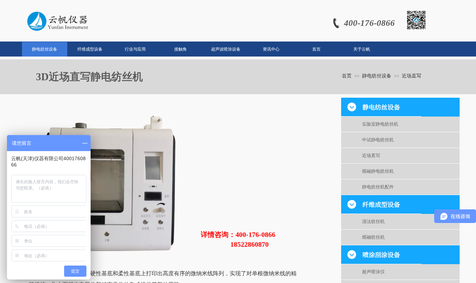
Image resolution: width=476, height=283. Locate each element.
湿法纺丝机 (373, 221)
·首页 (346, 76)
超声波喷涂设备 (225, 49)
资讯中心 (271, 49)
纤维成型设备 (89, 49)
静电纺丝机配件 (378, 186)
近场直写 (371, 155)
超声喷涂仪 (373, 271)
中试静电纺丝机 (378, 139)
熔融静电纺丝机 (378, 171)
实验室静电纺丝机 (380, 124)
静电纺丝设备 (44, 49)
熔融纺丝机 (373, 237)
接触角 (180, 49)
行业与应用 (135, 49)
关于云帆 (361, 49)
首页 (316, 49)
